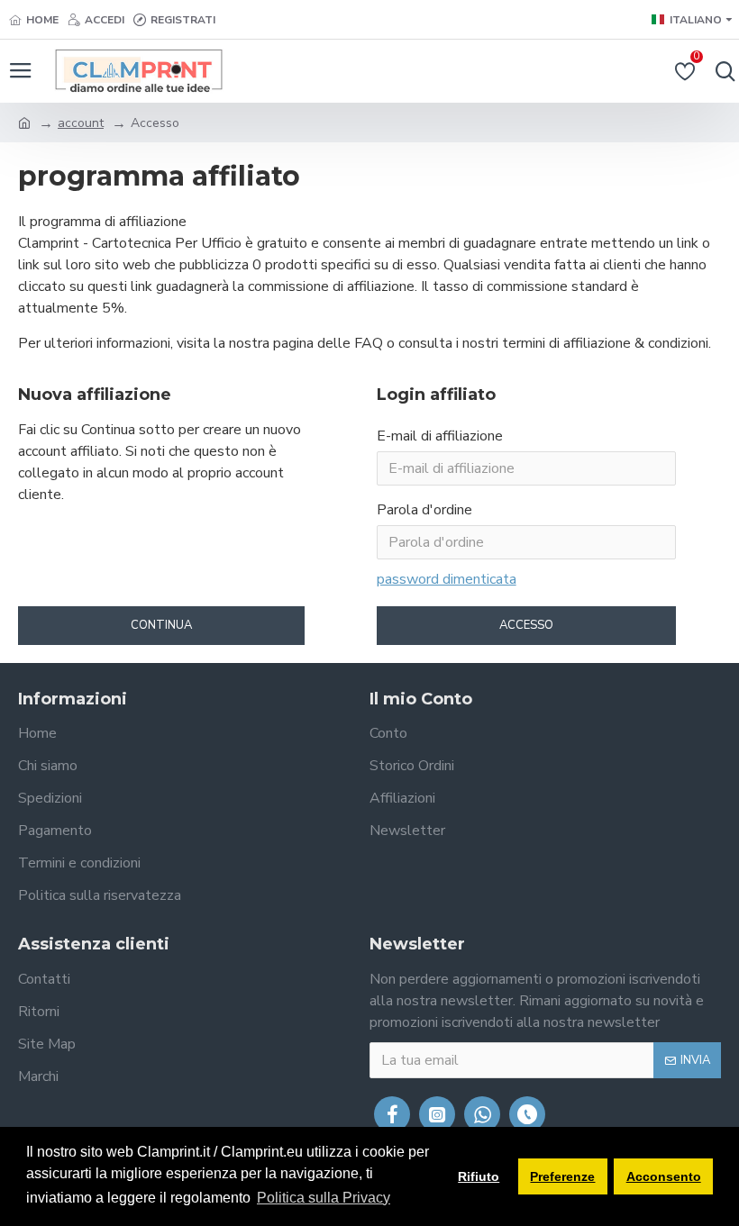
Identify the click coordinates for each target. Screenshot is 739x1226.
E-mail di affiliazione (440, 436)
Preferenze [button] (562, 1176)
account (81, 123)
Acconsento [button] (663, 1176)
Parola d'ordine (424, 510)
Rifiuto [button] (478, 1176)
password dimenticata (446, 579)
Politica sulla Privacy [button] (323, 1197)
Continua (161, 625)
